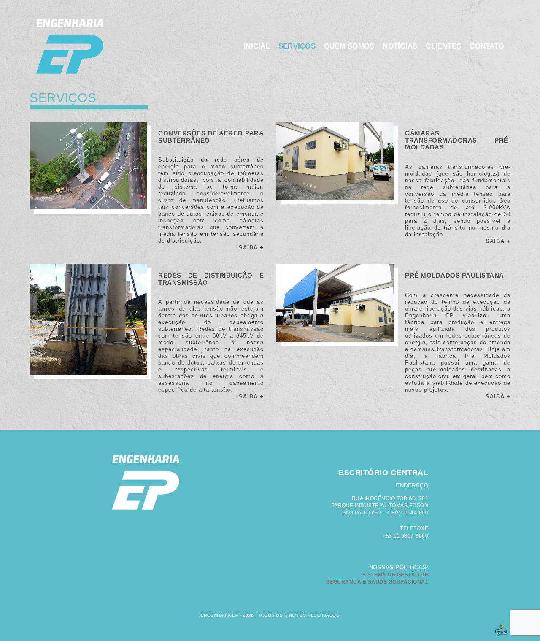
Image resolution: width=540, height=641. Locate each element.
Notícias (400, 46)
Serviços (297, 46)
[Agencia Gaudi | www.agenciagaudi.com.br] (270, 628)
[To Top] (270, 601)
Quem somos (349, 46)
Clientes (443, 46)
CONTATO (487, 46)
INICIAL (256, 46)
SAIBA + (251, 247)
